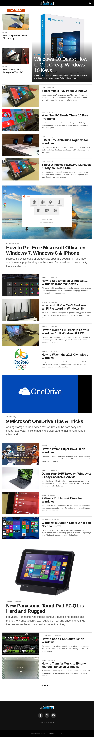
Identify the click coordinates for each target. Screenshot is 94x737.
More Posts (47, 685)
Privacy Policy (47, 723)
